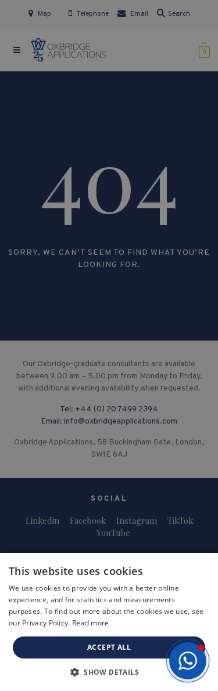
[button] (187, 660)
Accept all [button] (109, 647)
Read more (90, 623)
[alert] (109, 345)
